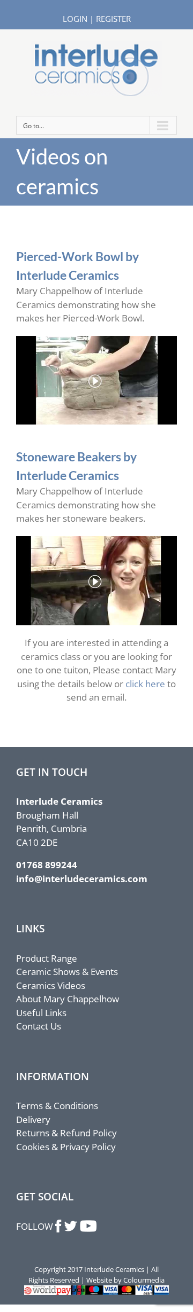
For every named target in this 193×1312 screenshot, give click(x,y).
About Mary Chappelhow (67, 999)
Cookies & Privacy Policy (66, 1147)
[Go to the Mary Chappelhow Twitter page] (70, 1226)
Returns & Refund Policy (66, 1133)
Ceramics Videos (50, 985)
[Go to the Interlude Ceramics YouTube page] (87, 1226)
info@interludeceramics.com (81, 879)
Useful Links (41, 1013)
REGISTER (113, 18)
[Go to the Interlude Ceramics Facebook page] (58, 1226)
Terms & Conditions (57, 1105)
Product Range (46, 958)
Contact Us (38, 1026)
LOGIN (75, 18)
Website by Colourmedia (125, 1280)
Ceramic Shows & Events (67, 971)
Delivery (33, 1119)
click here (145, 684)
